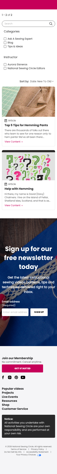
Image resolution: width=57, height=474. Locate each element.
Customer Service (15, 409)
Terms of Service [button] (18, 449)
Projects (8, 393)
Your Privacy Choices (26, 455)
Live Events (10, 397)
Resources (9, 401)
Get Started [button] (22, 368)
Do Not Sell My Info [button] (13, 452)
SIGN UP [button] (39, 312)
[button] (51, 24)
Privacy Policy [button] (37, 449)
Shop (5, 405)
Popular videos (13, 389)
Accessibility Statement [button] (37, 452)
